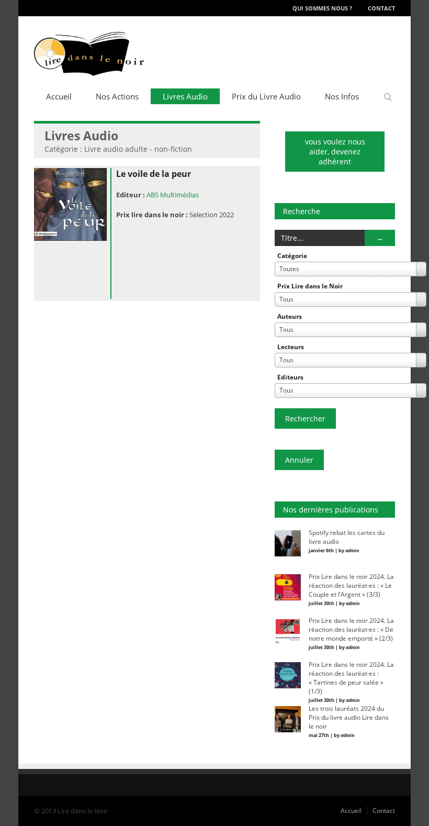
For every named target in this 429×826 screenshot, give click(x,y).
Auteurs (289, 316)
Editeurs (290, 377)
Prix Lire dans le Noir (310, 286)
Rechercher (305, 418)
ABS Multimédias (172, 194)
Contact (381, 8)
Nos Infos (342, 96)
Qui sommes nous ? (322, 8)
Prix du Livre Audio (266, 96)
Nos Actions (117, 96)
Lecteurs (290, 346)
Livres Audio (185, 96)
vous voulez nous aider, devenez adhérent (335, 151)
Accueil (59, 96)
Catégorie (292, 255)
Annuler (299, 460)
